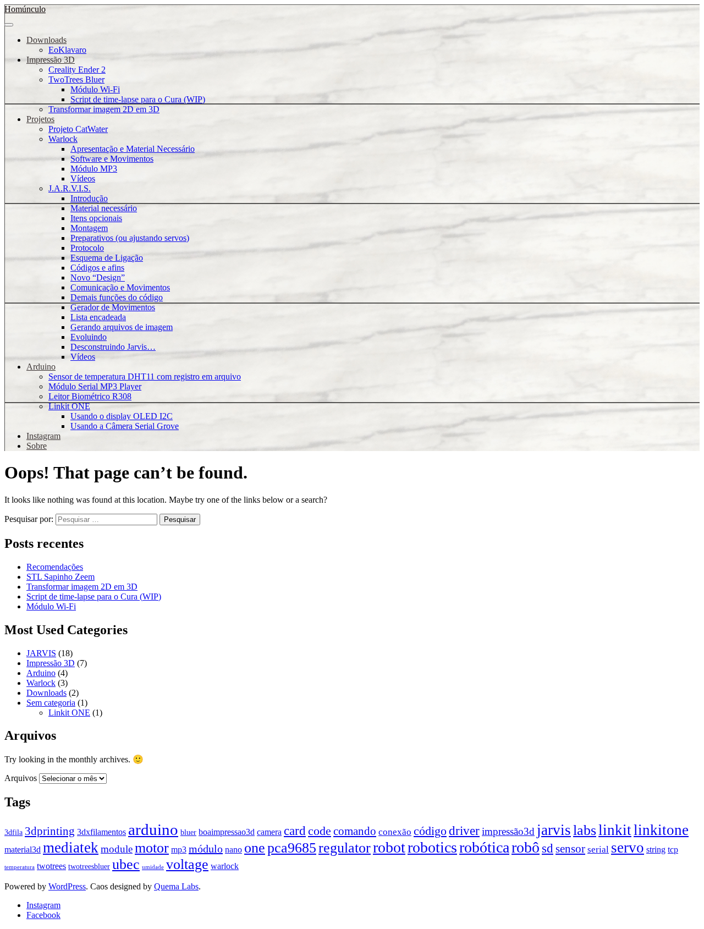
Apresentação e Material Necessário (132, 148)
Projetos (40, 119)
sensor (570, 848)
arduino (153, 829)
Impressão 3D (50, 59)
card (295, 831)
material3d (22, 849)
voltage (187, 864)
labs (584, 830)
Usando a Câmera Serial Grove (124, 426)
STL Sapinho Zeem (60, 576)
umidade (153, 867)
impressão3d (508, 831)
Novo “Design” (97, 277)
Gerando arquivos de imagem (121, 327)
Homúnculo (25, 9)
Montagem (89, 228)
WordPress (67, 886)
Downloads (46, 40)
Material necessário (103, 208)
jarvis (554, 830)
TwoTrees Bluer (76, 79)
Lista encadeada (98, 317)
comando (354, 831)
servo (627, 847)
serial (598, 849)
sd (547, 848)
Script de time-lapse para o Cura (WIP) (137, 99)
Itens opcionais (96, 218)
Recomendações (54, 566)
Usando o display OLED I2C (121, 416)
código (430, 831)
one (254, 847)
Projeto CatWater (78, 129)
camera (269, 832)
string (656, 849)
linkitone (661, 830)
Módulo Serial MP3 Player (94, 386)
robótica (484, 847)
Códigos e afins (97, 267)
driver (464, 831)
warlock (225, 866)
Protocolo (87, 247)
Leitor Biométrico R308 (89, 396)
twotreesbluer (89, 866)
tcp (673, 849)
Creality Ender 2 (77, 69)
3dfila (13, 832)
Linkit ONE (69, 406)
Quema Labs (176, 886)
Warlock (63, 139)
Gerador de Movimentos (112, 307)
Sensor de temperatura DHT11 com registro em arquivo (144, 376)
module (117, 849)
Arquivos (20, 778)
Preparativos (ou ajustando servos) (129, 238)
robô (526, 847)
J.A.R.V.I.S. (69, 188)
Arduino (41, 366)
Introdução (89, 198)
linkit (614, 830)
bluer (188, 832)
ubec (126, 864)
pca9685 (291, 848)
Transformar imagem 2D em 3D (104, 109)
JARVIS (41, 653)
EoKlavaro (67, 49)
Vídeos (82, 178)
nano (233, 849)
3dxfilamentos (101, 832)
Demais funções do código (116, 297)
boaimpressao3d (227, 832)
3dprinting (50, 831)
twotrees (51, 866)
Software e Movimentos (111, 158)
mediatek (70, 847)
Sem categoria (50, 702)
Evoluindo (88, 337)
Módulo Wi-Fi (95, 89)
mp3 (178, 849)
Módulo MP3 (93, 168)
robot (389, 847)
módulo (206, 849)
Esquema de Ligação (106, 257)
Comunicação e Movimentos (120, 287)
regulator (344, 848)
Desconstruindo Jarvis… (113, 346)
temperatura (19, 867)
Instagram (43, 436)
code (319, 831)
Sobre (36, 445)
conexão (394, 831)
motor (152, 847)
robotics (432, 847)
